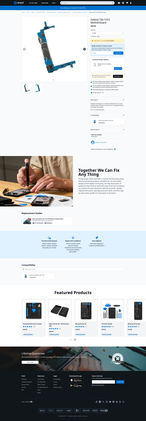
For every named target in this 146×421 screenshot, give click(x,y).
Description (94, 100)
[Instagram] (107, 402)
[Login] (130, 3)
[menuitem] (33, 3)
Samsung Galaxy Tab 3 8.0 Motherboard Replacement (47, 219)
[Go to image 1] (53, 80)
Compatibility (95, 115)
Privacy (55, 382)
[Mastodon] (113, 402)
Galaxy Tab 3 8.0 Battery (104, 64)
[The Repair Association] (123, 402)
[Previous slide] (70, 339)
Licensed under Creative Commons (77, 416)
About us (24, 379)
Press (39, 390)
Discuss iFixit (25, 384)
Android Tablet (41, 12)
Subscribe (120, 382)
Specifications (95, 130)
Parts (27, 12)
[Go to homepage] (19, 2)
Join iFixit (118, 76)
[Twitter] (103, 402)
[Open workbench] (119, 3)
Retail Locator (41, 384)
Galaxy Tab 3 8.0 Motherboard (97, 12)
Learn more (30, 362)
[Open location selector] (123, 3)
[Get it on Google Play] (76, 385)
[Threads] (120, 402)
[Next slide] (75, 339)
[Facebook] (100, 402)
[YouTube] (110, 402)
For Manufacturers (43, 387)
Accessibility (56, 379)
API (22, 390)
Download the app (75, 376)
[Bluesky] (117, 402)
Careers (24, 387)
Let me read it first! (98, 385)
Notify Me (118, 53)
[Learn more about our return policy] (102, 92)
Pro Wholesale (42, 382)
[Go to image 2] (55, 80)
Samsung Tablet (51, 12)
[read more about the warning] (114, 149)
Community (41, 379)
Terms (55, 384)
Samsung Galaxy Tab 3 (64, 12)
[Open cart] (127, 3)
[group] (24, 49)
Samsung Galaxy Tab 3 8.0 (79, 12)
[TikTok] (97, 402)
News (39, 393)
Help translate (26, 402)
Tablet (33, 12)
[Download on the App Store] (76, 380)
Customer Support (27, 382)
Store (23, 12)
